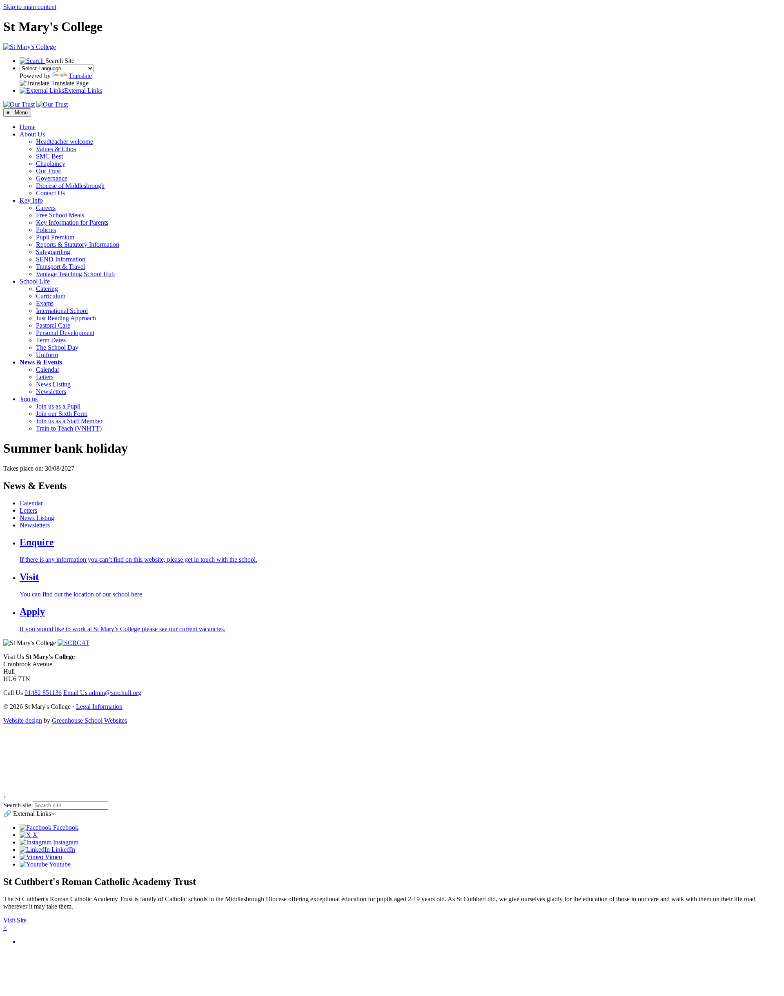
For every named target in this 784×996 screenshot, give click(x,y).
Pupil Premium (55, 237)
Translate (80, 75)
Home (28, 126)
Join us (29, 398)
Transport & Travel (60, 266)
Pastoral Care (53, 325)
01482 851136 (43, 692)
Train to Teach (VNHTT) (69, 428)
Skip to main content (29, 6)
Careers (46, 207)
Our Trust (48, 170)
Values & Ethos (56, 148)
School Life (35, 281)
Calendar (47, 369)
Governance (51, 178)
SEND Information (60, 259)
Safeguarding (53, 251)
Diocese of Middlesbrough (70, 185)
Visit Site (15, 920)
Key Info (31, 200)
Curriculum (50, 296)
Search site (17, 805)
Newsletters (51, 391)
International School (62, 310)
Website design (22, 720)
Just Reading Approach (66, 318)
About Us (32, 134)
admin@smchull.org (102, 692)
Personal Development (65, 332)
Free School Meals (60, 215)
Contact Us (50, 193)
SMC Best (49, 156)
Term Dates (51, 340)
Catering (47, 288)
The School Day (57, 347)
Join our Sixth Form (61, 413)
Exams (44, 303)
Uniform (47, 354)
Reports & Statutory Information (77, 244)
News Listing (53, 384)
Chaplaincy (50, 163)
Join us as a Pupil (58, 406)
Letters (44, 376)
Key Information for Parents (72, 222)
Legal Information (99, 706)
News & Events (41, 362)
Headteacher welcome (64, 141)
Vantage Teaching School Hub (75, 273)
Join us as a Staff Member (69, 421)
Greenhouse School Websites (89, 720)
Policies (46, 229)
